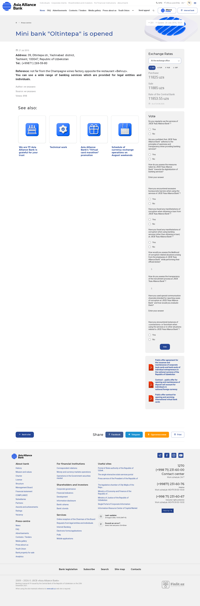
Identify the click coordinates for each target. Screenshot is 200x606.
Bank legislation (68, 569)
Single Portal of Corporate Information (114, 504)
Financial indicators (65, 493)
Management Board (24, 487)
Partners (19, 503)
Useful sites (104, 464)
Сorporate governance (66, 489)
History (19, 468)
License (19, 480)
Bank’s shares (63, 504)
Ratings (19, 511)
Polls (59, 535)
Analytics (19, 556)
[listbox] (164, 61)
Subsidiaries (21, 499)
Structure (20, 484)
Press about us (109, 10)
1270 (181, 465)
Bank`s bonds (62, 508)
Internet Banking (64, 527)
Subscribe (89, 569)
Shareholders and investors (72, 485)
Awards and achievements (27, 507)
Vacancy (19, 515)
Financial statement (24, 491)
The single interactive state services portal (115, 474)
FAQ (49, 10)
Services (61, 515)
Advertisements (60, 10)
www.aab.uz (51, 589)
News (42, 10)
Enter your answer (156, 177)
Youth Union (123, 10)
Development (62, 497)
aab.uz (19, 7)
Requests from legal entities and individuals (75, 523)
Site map (120, 569)
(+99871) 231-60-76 (170, 484)
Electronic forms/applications (69, 531)
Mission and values (24, 472)
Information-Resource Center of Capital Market (117, 508)
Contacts (136, 569)
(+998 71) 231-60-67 (170, 496)
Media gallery (94, 10)
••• (133, 10)
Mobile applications (65, 538)
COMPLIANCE (22, 495)
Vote (165, 347)
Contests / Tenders (77, 10)
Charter (19, 476)
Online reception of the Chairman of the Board (76, 519)
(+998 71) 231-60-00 (170, 470)
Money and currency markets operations (74, 472)
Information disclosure (66, 501)
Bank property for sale (25, 553)
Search (105, 569)
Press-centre (23, 521)
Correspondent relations (67, 468)
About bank (22, 464)
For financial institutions (71, 464)
